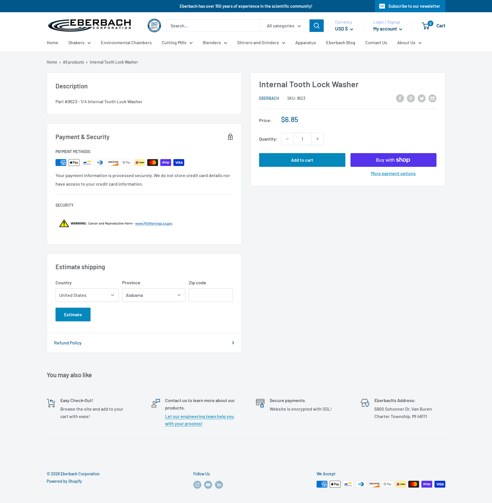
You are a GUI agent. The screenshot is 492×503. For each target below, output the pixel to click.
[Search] (316, 25)
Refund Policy (68, 342)
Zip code (197, 282)
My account (385, 28)
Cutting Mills (174, 42)
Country (64, 282)
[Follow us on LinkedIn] (219, 485)
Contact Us (376, 42)
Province (131, 282)
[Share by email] (432, 98)
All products (73, 62)
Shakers (76, 42)
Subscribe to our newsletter (414, 6)
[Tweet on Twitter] (422, 98)
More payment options (393, 173)
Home (52, 42)
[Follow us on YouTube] (208, 485)
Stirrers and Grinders (258, 42)
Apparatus (305, 42)
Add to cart (302, 160)
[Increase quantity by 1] (317, 139)
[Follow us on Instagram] (197, 485)
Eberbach (269, 98)
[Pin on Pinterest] (411, 98)
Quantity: (268, 138)
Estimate (73, 314)
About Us (406, 42)
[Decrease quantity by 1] (287, 139)
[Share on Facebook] (400, 98)
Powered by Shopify (64, 481)
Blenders (212, 42)
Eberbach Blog (340, 42)
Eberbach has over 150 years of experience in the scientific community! (246, 6)
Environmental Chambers (126, 42)
